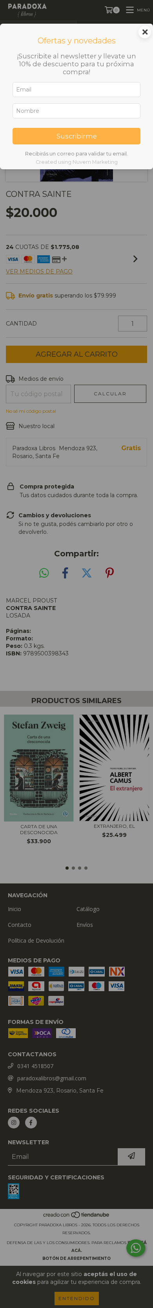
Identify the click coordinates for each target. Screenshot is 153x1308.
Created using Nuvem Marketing (77, 162)
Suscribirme (76, 136)
